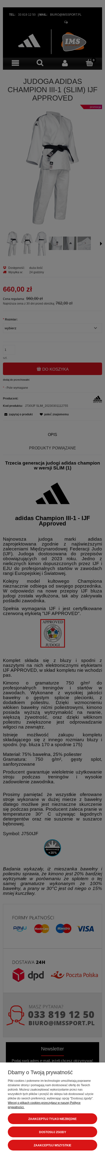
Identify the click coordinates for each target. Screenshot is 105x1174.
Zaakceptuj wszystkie (52, 1145)
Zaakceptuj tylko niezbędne (52, 1119)
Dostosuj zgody (52, 1132)
